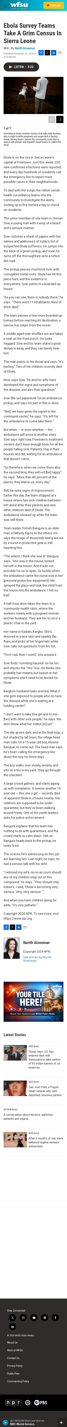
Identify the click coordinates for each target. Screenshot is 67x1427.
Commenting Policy (18, 1381)
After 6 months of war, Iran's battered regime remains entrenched (46, 1142)
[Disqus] (33, 1250)
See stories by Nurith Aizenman (37, 958)
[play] (5, 1422)
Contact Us (13, 1358)
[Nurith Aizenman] (12, 948)
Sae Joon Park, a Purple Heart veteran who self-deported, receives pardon (45, 1091)
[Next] (59, 119)
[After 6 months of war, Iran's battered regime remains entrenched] (15, 1139)
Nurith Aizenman (25, 48)
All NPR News (11, 1109)
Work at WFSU (15, 1350)
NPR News (34, 1046)
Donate (56, 5)
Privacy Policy (15, 1366)
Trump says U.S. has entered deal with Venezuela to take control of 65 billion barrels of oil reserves (44, 1059)
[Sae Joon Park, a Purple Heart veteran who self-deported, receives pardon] (15, 1088)
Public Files (13, 1373)
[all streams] (62, 1422)
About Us (12, 1342)
